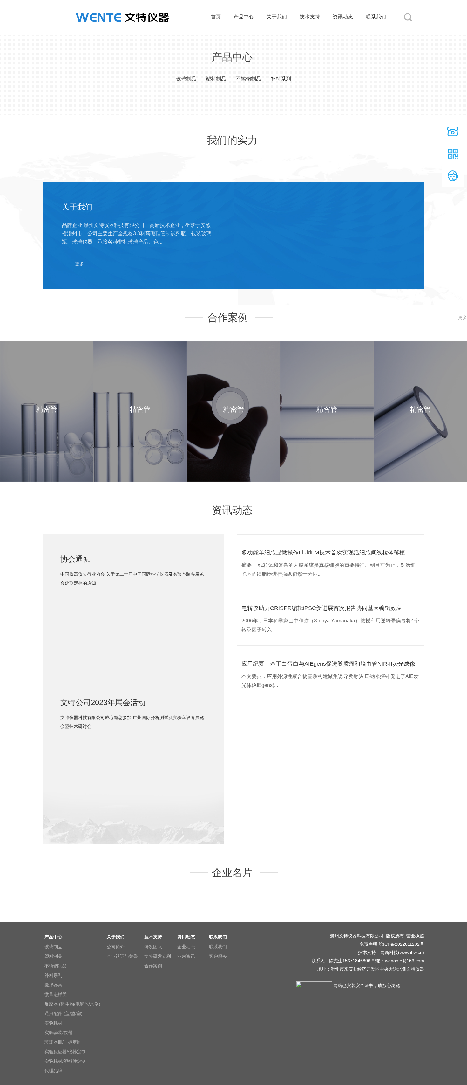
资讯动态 (343, 16)
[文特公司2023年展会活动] (133, 742)
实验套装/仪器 (58, 1032)
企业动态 (186, 946)
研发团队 (153, 946)
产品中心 (244, 16)
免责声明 (368, 944)
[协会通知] (133, 598)
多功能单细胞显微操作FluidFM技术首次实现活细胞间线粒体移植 (323, 552)
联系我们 (376, 16)
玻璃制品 (186, 78)
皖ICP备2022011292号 (401, 944)
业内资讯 (186, 956)
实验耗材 (53, 1023)
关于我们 (277, 16)
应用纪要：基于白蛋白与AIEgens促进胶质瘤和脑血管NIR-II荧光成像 (328, 664)
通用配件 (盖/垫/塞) (63, 1013)
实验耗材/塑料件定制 (65, 1061)
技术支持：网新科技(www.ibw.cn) (390, 952)
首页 (216, 16)
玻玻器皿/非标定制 (62, 1042)
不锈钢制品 (248, 78)
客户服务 (218, 956)
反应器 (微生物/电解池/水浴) (72, 1003)
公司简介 (116, 946)
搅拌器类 (53, 984)
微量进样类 (55, 994)
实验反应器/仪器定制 (65, 1051)
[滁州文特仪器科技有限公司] (122, 3)
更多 (79, 263)
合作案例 (153, 965)
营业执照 (415, 935)
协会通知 (75, 559)
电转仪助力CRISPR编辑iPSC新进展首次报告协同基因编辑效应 (321, 608)
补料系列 (281, 78)
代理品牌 (53, 1070)
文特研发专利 (157, 956)
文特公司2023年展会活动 (103, 702)
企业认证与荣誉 (122, 956)
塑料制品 (216, 78)
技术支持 (310, 16)
